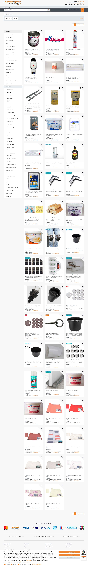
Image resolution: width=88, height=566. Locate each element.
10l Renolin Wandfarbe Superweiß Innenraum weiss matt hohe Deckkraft (32, 248)
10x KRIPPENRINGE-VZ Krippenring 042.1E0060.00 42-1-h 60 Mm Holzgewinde (53, 334)
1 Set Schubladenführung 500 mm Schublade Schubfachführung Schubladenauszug (73, 78)
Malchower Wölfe (49, 548)
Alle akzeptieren (71, 552)
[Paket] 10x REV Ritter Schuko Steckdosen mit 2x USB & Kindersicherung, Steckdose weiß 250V (74, 362)
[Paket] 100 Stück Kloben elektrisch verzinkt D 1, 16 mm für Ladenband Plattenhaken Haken (54, 163)
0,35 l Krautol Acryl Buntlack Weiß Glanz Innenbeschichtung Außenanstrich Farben (32, 50)
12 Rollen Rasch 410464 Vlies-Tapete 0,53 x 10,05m (53, 419)
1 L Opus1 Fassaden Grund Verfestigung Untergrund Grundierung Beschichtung (32, 78)
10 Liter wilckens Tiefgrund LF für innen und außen (74, 134)
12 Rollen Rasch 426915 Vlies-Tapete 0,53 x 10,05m (53, 447)
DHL (25, 546)
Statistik (15, 564)
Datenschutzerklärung (8, 549)
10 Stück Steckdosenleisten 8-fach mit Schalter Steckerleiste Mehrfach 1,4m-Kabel (33, 163)
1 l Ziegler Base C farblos (50, 77)
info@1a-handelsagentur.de (78, 3)
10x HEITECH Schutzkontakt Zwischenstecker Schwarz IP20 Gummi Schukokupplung (33, 305)
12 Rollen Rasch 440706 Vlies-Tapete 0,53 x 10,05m (32, 476)
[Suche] (48, 10)
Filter (82, 18)
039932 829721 (80, 1)
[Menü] (86, 550)
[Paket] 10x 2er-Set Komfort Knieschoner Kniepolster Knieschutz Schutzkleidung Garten (53, 248)
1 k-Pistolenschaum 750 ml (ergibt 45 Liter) (73, 49)
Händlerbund (68, 546)
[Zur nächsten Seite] (81, 24)
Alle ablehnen (71, 555)
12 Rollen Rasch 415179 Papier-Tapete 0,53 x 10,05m (74, 419)
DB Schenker (27, 549)
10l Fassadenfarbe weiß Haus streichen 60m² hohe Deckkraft (74, 220)
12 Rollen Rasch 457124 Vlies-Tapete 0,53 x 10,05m (73, 476)
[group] (33, 39)
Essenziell (8, 564)
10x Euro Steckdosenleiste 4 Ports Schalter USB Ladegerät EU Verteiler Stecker (54, 277)
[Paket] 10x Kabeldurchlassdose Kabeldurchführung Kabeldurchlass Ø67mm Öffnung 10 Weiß (73, 306)
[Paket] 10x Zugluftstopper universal (52, 390)
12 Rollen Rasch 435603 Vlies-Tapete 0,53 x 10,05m (73, 447)
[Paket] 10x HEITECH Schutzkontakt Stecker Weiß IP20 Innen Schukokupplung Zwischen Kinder (74, 277)
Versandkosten (35, 54)
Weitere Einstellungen (36, 564)
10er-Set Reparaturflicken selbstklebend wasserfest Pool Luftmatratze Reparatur (32, 220)
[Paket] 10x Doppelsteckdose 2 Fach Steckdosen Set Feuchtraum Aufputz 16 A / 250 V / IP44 (33, 277)
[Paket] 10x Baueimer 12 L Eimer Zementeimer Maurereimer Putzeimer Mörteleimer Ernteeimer (74, 248)
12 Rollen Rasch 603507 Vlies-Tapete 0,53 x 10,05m (53, 504)
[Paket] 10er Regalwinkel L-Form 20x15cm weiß (74, 191)
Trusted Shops (69, 548)
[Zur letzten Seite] (83, 24)
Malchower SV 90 (49, 546)
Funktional (28, 564)
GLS (25, 548)
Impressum (6, 548)
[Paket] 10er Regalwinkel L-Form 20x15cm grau (54, 191)
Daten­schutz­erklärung (25, 561)
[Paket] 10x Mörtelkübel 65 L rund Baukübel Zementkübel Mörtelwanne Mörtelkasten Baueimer (33, 362)
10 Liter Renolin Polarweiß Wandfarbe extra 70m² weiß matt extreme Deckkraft (54, 135)
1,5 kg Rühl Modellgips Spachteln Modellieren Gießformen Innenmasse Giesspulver (73, 106)
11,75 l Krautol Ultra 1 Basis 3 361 (72, 390)
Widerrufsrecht (7, 546)
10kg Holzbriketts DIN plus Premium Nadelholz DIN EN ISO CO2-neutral (53, 220)
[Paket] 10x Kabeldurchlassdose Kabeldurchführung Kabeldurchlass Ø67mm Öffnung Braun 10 (32, 334)
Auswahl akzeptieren (71, 557)
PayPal (21, 564)
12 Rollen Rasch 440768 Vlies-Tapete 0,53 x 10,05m (53, 476)
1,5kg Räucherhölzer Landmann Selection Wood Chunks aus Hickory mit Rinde (33, 135)
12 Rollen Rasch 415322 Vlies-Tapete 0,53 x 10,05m (32, 447)
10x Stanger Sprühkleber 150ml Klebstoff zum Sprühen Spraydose (32, 391)
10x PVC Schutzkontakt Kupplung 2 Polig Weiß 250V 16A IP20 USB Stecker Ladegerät (53, 362)
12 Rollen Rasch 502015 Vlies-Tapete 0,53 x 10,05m (32, 504)
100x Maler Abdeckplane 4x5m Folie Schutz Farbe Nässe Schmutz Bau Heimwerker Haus (33, 192)
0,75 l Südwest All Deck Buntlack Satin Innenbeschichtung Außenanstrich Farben (53, 50)
